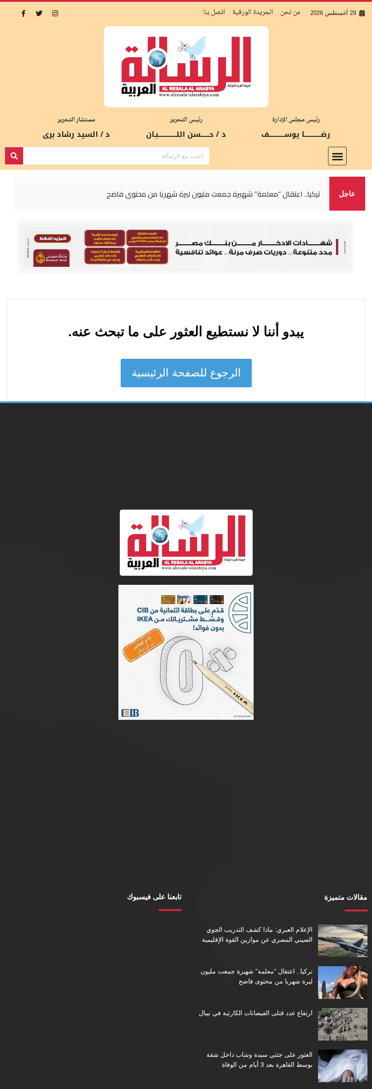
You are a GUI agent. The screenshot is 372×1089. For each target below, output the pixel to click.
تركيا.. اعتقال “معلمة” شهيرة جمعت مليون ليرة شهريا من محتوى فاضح (213, 194)
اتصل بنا (214, 12)
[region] (172, 193)
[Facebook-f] (23, 13)
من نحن (290, 12)
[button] (337, 156)
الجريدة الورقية (252, 12)
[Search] (14, 155)
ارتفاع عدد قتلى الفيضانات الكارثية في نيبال (256, 1013)
